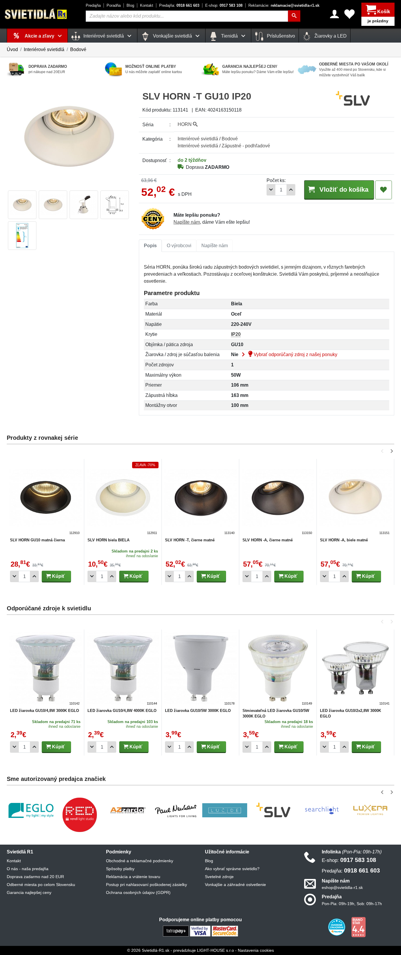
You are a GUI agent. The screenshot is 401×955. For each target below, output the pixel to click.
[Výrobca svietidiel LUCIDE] (225, 810)
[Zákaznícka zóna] (334, 14)
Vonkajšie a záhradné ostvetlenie (235, 884)
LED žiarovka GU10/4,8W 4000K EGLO (121, 710)
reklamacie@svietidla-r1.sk (283, 5)
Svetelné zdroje (219, 876)
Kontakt (146, 5)
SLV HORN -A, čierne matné (267, 540)
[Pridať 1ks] (291, 190)
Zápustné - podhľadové (246, 145)
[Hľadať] (294, 16)
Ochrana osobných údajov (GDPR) (138, 892)
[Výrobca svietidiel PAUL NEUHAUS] (176, 810)
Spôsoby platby (120, 868)
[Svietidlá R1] (36, 13)
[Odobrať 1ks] (271, 190)
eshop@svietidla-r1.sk (342, 887)
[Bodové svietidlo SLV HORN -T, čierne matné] (200, 498)
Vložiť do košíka (343, 189)
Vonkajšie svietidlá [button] (172, 35)
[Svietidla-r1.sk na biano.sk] (358, 926)
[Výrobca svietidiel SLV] (273, 810)
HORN (185, 124)
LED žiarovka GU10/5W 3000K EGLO (198, 710)
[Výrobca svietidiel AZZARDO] (128, 810)
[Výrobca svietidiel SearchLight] (321, 810)
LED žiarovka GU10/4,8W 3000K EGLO (44, 710)
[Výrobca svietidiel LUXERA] (370, 810)
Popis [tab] (150, 245)
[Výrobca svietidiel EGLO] (31, 810)
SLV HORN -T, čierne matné (190, 540)
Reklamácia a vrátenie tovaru (133, 876)
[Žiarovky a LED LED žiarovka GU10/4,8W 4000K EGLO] (123, 669)
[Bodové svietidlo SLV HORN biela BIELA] (123, 498)
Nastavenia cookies (256, 950)
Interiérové (198, 138)
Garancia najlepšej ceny (29, 892)
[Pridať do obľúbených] (383, 190)
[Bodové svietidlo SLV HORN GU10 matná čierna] (45, 498)
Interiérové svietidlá (44, 49)
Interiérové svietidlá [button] (103, 35)
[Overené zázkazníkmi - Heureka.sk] (337, 926)
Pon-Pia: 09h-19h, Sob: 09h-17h (352, 903)
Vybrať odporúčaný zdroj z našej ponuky (294, 354)
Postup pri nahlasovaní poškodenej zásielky (146, 884)
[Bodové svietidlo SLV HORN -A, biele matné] (355, 498)
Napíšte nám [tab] (214, 245)
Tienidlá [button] (229, 35)
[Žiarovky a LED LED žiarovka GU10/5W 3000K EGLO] (200, 669)
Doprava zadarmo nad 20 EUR (35, 876)
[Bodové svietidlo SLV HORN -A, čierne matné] (278, 498)
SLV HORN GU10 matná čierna (37, 540)
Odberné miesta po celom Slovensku (41, 884)
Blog (130, 5)
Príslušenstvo (280, 35)
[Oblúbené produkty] (349, 14)
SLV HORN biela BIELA (108, 540)
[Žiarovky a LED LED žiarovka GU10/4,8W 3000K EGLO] (45, 669)
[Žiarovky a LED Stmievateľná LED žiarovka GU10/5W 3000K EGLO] (278, 669)
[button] (383, 451)
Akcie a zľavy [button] (40, 35)
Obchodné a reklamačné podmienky (139, 860)
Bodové (78, 49)
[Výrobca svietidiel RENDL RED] (79, 815)
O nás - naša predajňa (27, 868)
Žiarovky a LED (330, 35)
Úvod (12, 49)
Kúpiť (58, 576)
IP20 (236, 334)
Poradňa (114, 5)
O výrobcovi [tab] (179, 245)
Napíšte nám (186, 222)
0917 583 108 (223, 5)
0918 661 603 (179, 5)
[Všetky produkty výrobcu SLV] (352, 98)
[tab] (150, 246)
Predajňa (93, 5)
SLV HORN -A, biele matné (344, 540)
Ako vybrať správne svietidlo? (232, 868)
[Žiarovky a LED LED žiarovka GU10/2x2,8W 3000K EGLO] (355, 669)
